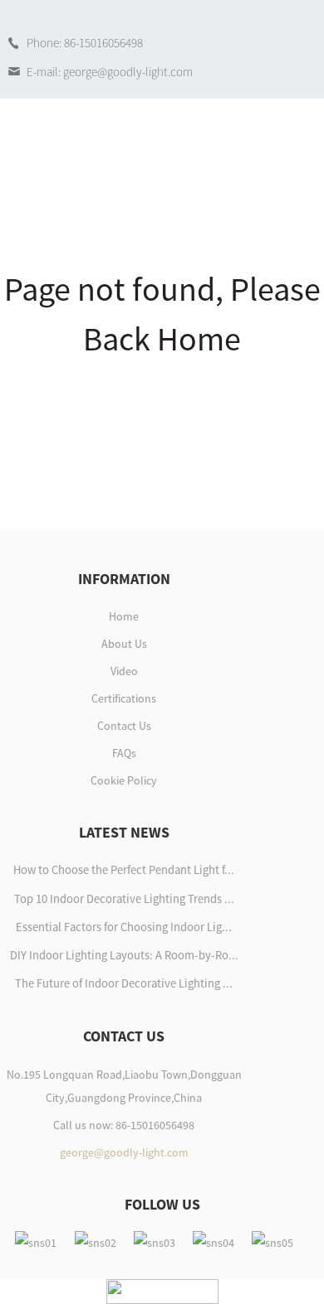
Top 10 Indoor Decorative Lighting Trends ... (124, 898)
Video (124, 671)
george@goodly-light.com (124, 1152)
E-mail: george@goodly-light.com (110, 72)
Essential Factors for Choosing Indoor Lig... (124, 927)
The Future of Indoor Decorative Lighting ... (124, 983)
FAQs (124, 753)
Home (124, 616)
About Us (124, 643)
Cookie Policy (124, 780)
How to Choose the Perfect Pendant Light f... (123, 869)
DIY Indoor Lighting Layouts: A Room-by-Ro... (124, 955)
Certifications (123, 698)
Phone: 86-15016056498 (85, 43)
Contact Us (124, 725)
